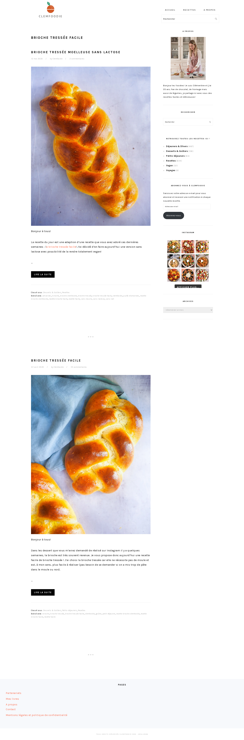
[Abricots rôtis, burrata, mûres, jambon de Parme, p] (188, 275)
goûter (99, 614)
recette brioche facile (58, 299)
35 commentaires (79, 367)
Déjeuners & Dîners (177, 146)
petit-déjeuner (109, 614)
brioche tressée (85, 296)
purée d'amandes (131, 296)
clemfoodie (117, 296)
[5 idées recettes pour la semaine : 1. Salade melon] (188, 246)
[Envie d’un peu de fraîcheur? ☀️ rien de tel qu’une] (202, 275)
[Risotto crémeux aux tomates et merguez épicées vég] (202, 260)
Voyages (170, 170)
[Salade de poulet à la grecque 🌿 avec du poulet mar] (188, 260)
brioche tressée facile (102, 296)
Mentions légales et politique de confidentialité (36, 715)
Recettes (66, 292)
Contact (11, 709)
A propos (11, 704)
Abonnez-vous (173, 215)
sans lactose (99, 299)
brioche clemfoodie (68, 296)
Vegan (169, 165)
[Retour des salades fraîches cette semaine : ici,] (202, 246)
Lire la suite (43, 274)
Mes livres (12, 698)
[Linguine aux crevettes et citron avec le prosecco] (173, 260)
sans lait (110, 299)
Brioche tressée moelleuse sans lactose (76, 52)
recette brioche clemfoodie (128, 614)
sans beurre (86, 299)
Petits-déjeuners (69, 610)
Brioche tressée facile (56, 360)
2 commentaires (77, 59)
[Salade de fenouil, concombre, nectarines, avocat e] (173, 246)
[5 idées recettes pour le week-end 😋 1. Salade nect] (173, 275)
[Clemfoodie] (51, 19)
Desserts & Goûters (52, 292)
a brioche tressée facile (61, 246)
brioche (55, 296)
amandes (47, 296)
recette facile (74, 299)
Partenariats (13, 693)
